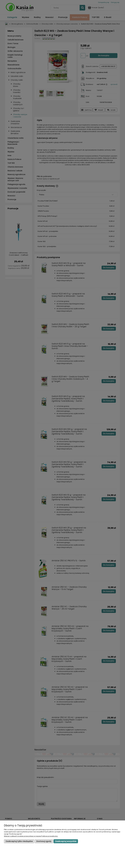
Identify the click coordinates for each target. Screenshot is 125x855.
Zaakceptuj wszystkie (65, 841)
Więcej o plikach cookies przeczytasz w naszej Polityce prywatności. (31, 836)
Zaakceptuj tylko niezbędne (19, 841)
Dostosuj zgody (43, 841)
